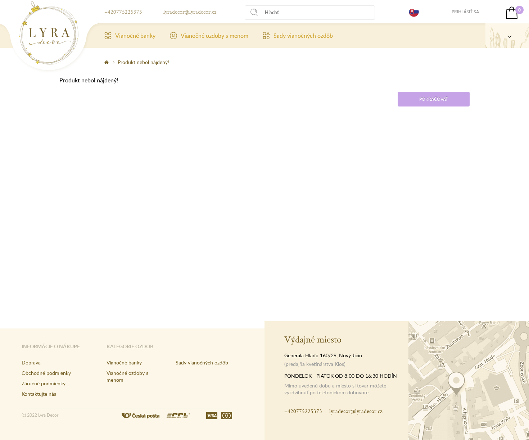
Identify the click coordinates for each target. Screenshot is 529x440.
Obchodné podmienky (46, 372)
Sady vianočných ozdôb (303, 36)
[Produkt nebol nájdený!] (48, 33)
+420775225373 (123, 11)
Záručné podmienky (43, 383)
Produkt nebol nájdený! (143, 62)
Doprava (31, 362)
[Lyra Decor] (507, 35)
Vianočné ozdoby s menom (214, 36)
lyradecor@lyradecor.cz (189, 11)
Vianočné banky (135, 36)
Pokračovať (433, 99)
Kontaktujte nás (39, 393)
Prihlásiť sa (465, 12)
